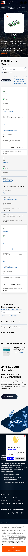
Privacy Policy (4, 522)
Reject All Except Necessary (14, 550)
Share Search (20, 81)
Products (10, 7)
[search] (14, 69)
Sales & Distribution (18, 503)
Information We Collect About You (18, 538)
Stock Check (8, 111)
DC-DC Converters (20, 7)
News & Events (5, 503)
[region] (14, 540)
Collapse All (13, 315)
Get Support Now (8, 396)
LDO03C (5, 94)
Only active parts (9, 72)
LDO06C (5, 162)
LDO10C (5, 231)
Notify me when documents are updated (12, 309)
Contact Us (4, 500)
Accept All (14, 547)
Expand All (5, 315)
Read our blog (12, 449)
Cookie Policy (8, 542)
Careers (15, 497)
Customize (14, 554)
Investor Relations (18, 500)
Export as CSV (20, 79)
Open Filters (6, 80)
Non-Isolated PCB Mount (10, 9)
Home (3, 7)
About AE (3, 497)
